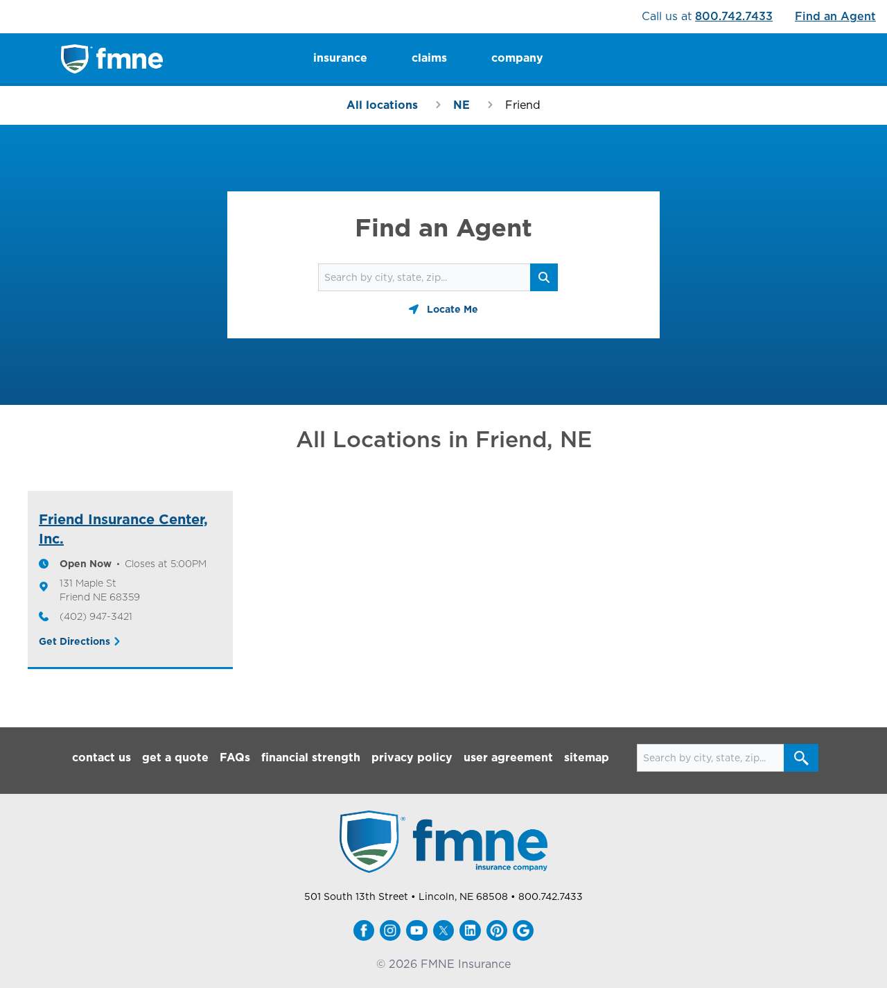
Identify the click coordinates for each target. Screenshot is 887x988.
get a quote (175, 757)
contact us (101, 757)
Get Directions (74, 641)
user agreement (508, 757)
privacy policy (412, 757)
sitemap (586, 757)
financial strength (310, 757)
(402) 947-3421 (96, 616)
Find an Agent (835, 16)
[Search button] (801, 758)
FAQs (235, 757)
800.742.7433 (734, 16)
